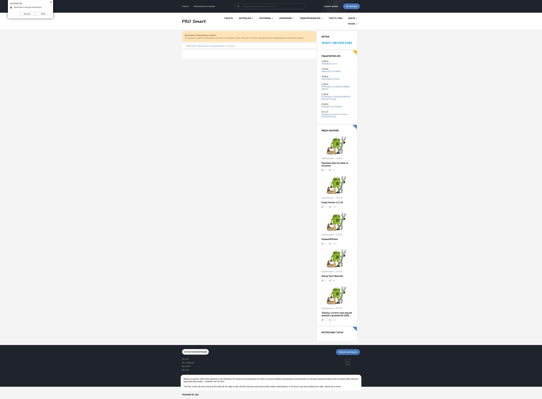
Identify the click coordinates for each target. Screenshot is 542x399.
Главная (185, 6)
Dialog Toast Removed (332, 276)
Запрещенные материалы (204, 6)
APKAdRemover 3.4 (329, 64)
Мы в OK (185, 370)
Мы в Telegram (188, 362)
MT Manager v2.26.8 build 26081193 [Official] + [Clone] (336, 97)
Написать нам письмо (348, 352)
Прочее (351, 24)
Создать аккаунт (331, 6)
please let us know (333, 386)
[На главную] (194, 21)
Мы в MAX (186, 366)
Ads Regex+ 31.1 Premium (332, 106)
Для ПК (351, 18)
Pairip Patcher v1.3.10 (332, 202)
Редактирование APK (310, 18)
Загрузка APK (245, 18)
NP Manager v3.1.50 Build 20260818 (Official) (336, 87)
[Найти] (238, 6)
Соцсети (228, 18)
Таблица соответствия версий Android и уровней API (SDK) (337, 314)
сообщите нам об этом (214, 381)
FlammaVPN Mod (330, 239)
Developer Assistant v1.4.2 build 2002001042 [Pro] (334, 115)
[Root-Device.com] (337, 43)
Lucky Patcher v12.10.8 (330, 79)
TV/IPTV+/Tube (335, 18)
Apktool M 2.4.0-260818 (331, 71)
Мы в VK (185, 359)
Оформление (285, 18)
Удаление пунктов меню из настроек (335, 164)
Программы (265, 18)
